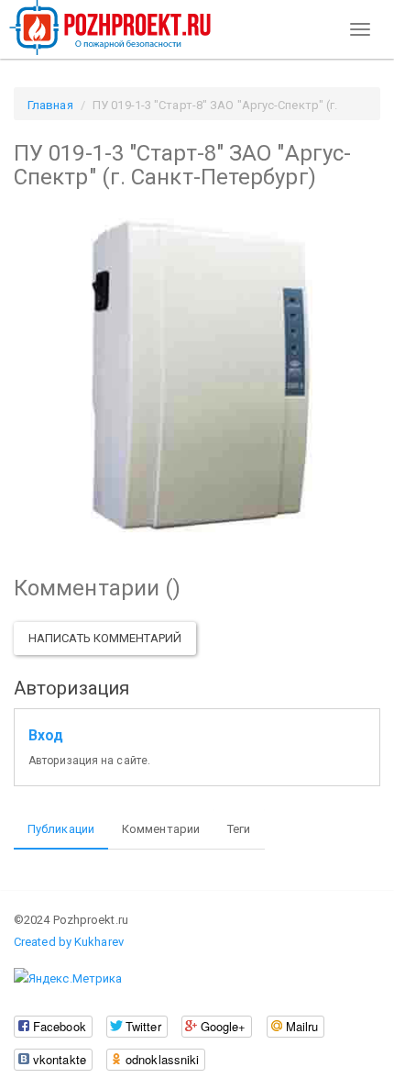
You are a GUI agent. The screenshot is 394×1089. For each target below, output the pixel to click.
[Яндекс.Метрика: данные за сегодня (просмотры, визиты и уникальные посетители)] (68, 979)
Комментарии (161, 829)
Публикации (60, 829)
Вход (45, 736)
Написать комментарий (104, 638)
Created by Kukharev (69, 942)
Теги (238, 829)
